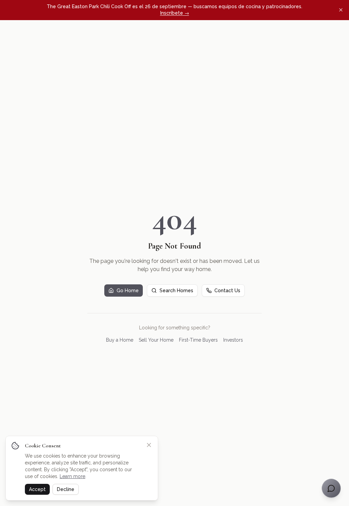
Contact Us (227, 290)
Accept (37, 489)
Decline (65, 489)
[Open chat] (331, 488)
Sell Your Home (156, 340)
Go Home (128, 290)
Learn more (72, 476)
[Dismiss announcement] (341, 10)
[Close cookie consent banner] (149, 445)
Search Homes (176, 290)
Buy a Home (119, 340)
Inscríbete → (174, 13)
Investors (233, 340)
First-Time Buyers (198, 340)
